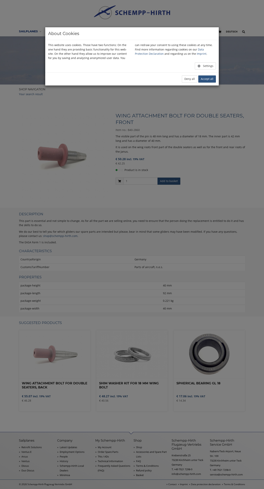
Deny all (189, 79)
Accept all (207, 79)
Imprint (201, 54)
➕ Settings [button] (205, 66)
